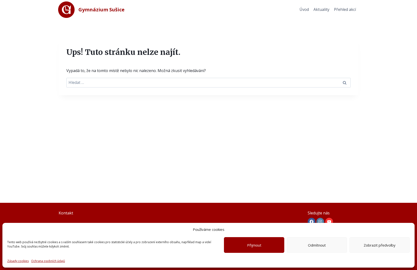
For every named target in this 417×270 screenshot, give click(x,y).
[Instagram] (320, 222)
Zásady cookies (18, 261)
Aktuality (321, 9)
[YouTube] (329, 222)
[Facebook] (311, 222)
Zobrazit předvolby (380, 245)
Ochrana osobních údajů (48, 261)
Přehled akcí (345, 9)
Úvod (304, 9)
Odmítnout (317, 245)
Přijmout (254, 245)
